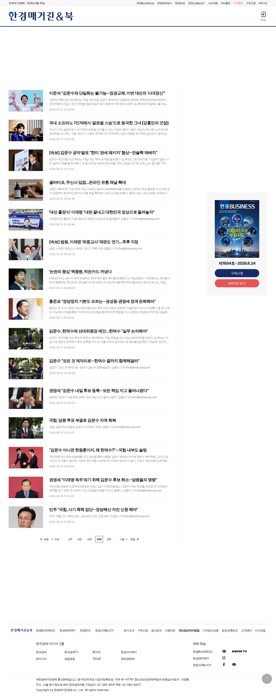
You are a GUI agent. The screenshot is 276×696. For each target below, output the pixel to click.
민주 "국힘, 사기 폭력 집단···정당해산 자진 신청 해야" (93, 509)
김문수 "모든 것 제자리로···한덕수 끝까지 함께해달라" (94, 360)
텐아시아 (41, 658)
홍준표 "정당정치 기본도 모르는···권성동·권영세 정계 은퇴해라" (102, 301)
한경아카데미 (129, 652)
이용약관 (170, 630)
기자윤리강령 (210, 630)
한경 (145, 3)
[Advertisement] (138, 58)
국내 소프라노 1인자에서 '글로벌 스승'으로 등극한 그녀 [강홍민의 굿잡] (109, 122)
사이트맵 (260, 630)
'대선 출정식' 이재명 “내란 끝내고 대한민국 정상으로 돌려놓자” (101, 212)
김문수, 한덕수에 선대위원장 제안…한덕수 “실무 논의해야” (98, 331)
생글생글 (69, 658)
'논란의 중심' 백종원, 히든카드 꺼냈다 (80, 271)
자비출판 (225, 3)
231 (70, 539)
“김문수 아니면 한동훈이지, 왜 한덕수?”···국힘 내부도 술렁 (98, 450)
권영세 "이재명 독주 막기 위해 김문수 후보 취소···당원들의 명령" (103, 479)
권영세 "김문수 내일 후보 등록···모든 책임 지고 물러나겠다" (99, 390)
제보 (238, 3)
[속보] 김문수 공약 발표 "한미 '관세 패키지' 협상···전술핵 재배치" (103, 152)
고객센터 (246, 630)
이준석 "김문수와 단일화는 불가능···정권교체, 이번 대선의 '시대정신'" (107, 93)
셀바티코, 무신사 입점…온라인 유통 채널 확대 (87, 182)
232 (80, 539)
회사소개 (129, 630)
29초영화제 (127, 658)
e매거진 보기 (237, 283)
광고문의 (156, 630)
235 (109, 539)
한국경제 (41, 652)
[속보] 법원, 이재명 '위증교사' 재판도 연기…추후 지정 (93, 241)
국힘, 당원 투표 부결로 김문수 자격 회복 (82, 420)
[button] (263, 16)
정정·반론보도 (230, 630)
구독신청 (251, 3)
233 (89, 539)
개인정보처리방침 (188, 630)
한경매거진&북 (17, 3)
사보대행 (213, 3)
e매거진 (263, 3)
